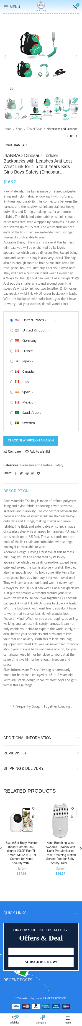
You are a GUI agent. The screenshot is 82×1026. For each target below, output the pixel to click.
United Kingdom (35, 330)
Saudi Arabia (31, 412)
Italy (25, 381)
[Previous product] (67, 136)
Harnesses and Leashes (61, 129)
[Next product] (76, 136)
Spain (26, 392)
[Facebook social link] (15, 473)
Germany (29, 340)
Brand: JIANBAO (15, 145)
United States (33, 320)
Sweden (28, 422)
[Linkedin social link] (33, 473)
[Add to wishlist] (34, 808)
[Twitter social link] (21, 473)
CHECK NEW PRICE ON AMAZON (31, 440)
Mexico (27, 402)
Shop (19, 129)
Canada (28, 371)
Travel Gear (35, 129)
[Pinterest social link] (27, 473)
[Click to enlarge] (11, 88)
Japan (26, 361)
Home (7, 129)
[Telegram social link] (38, 473)
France (27, 350)
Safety (58, 465)
